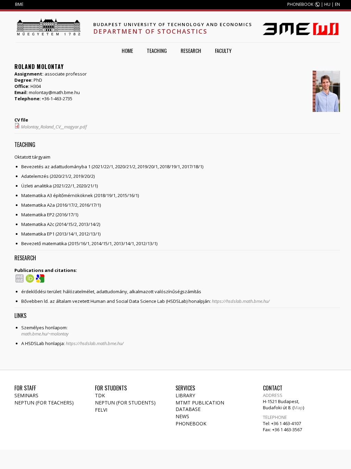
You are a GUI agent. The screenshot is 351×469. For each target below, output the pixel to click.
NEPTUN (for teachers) (44, 402)
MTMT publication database (200, 405)
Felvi (101, 410)
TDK (100, 395)
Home (127, 50)
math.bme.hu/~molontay (45, 334)
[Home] (48, 26)
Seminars (26, 395)
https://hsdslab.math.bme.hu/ (241, 301)
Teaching (157, 50)
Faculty (223, 50)
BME (19, 4)
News (182, 416)
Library (185, 395)
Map (298, 407)
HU (327, 4)
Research (191, 50)
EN (337, 4)
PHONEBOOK (300, 4)
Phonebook (191, 423)
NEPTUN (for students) (125, 402)
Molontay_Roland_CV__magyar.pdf (54, 127)
